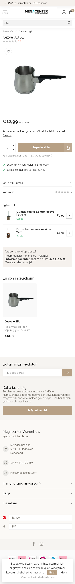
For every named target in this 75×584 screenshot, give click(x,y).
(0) (19, 41)
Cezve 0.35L (26, 31)
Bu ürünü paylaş (40, 155)
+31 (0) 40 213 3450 (21, 462)
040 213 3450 (57, 259)
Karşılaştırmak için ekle (15, 155)
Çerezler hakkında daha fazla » (38, 577)
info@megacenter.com (20, 259)
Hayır (64, 572)
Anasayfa (8, 31)
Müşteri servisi (37, 410)
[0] (70, 12)
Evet (52, 572)
